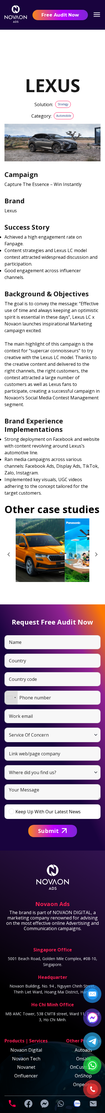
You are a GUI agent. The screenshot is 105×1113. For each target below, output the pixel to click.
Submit (48, 831)
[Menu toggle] (97, 15)
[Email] (93, 1106)
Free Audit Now (60, 15)
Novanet (26, 1067)
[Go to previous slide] (8, 554)
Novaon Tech (26, 1059)
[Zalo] (77, 1106)
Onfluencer (26, 1076)
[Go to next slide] (96, 554)
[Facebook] (28, 1106)
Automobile (63, 116)
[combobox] (11, 697)
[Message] (44, 1106)
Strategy (63, 104)
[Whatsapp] (61, 1106)
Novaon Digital (26, 1050)
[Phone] (12, 1106)
